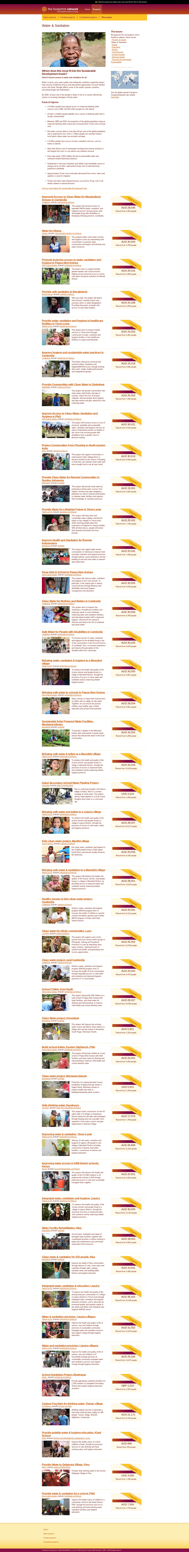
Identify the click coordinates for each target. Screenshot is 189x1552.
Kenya (44, 1169)
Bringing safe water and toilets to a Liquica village (71, 811)
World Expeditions (65, 786)
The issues (106, 17)
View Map (115, 97)
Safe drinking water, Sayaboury (60, 1105)
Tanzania (46, 786)
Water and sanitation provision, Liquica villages (70, 1345)
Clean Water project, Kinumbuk (60, 1018)
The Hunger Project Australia (68, 233)
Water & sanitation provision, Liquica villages (69, 1316)
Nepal (44, 1377)
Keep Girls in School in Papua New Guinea (67, 572)
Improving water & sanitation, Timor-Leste (67, 1134)
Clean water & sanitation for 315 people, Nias (68, 1256)
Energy (115, 50)
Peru (44, 1467)
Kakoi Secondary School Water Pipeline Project (70, 782)
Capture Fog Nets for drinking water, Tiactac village (72, 1403)
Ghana (45, 233)
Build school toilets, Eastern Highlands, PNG (68, 1047)
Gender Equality (118, 55)
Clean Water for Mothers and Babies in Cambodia (71, 601)
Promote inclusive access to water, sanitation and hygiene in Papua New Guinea (71, 261)
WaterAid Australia (66, 202)
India (44, 451)
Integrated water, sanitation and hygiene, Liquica (71, 1198)
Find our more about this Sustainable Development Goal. (64, 188)
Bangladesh (47, 294)
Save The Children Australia (68, 1108)
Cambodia (46, 202)
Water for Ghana (51, 230)
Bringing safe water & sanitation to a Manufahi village (73, 869)
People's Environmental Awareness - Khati (71, 1438)
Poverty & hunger (119, 40)
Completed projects (88, 17)
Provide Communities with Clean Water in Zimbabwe (73, 384)
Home (45, 1529)
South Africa (47, 844)
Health (114, 45)
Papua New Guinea (49, 265)
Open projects (49, 17)
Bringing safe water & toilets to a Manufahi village (71, 753)
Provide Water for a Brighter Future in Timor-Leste (71, 509)
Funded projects (67, 17)
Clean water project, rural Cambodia (63, 960)
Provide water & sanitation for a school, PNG (68, 1493)
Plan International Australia (67, 1169)
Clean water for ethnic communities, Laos (66, 930)
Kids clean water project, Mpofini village (65, 841)
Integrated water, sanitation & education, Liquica (70, 1285)
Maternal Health (118, 57)
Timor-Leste (47, 326)
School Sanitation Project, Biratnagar (64, 1374)
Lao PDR (45, 934)
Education (116, 47)
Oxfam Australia (67, 294)
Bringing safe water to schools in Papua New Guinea (73, 692)
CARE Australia (64, 387)
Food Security (117, 52)
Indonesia (46, 483)
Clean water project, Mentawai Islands (64, 1076)
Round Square (65, 1406)
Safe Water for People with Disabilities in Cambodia (72, 631)
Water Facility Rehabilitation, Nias (62, 1227)
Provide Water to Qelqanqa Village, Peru (66, 1464)
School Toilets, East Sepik (57, 989)
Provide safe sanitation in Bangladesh (64, 291)
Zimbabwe (46, 387)
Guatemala (47, 1406)
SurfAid (61, 483)
